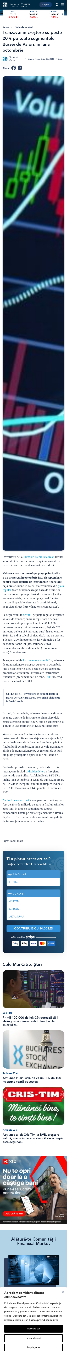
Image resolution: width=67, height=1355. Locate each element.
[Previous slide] (5, 14)
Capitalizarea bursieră (16, 800)
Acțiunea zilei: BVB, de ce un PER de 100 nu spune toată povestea (32, 1080)
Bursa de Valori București (38, 557)
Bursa (6, 27)
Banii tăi (7, 1013)
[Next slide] (62, 14)
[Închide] (63, 1292)
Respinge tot (33, 1347)
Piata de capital (24, 27)
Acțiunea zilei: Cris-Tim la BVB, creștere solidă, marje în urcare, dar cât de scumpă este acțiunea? (33, 1138)
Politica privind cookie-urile (43, 1320)
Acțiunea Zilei (10, 1073)
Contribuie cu (33, 928)
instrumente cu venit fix (37, 660)
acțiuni (27, 614)
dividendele (35, 771)
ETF (48, 677)
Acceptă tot (33, 1328)
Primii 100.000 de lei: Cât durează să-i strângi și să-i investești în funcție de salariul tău (30, 1021)
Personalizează (33, 1338)
